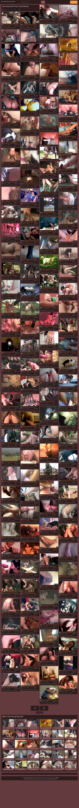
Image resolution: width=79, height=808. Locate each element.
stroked (12, 540)
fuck (49, 272)
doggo (8, 203)
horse (10, 27)
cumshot (51, 252)
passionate (5, 80)
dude (49, 22)
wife (14, 165)
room (32, 374)
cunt (26, 356)
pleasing (50, 551)
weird (73, 227)
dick (61, 22)
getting (18, 80)
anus (17, 502)
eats (45, 41)
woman (4, 60)
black (16, 355)
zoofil (42, 252)
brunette (46, 112)
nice (46, 22)
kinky (4, 335)
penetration (73, 560)
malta (11, 260)
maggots (53, 22)
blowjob (10, 80)
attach (71, 22)
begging (55, 683)
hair (61, 227)
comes (72, 597)
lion (54, 608)
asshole (28, 114)
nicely (29, 429)
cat (26, 504)
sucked (7, 484)
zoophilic (65, 579)
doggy (61, 172)
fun (50, 130)
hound (65, 281)
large (7, 27)
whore (61, 120)
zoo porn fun (43, 778)
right (54, 329)
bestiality (54, 61)
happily (50, 498)
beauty (66, 88)
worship (30, 504)
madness (36, 374)
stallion (11, 484)
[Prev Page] (35, 708)
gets (42, 80)
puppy (23, 134)
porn (12, 146)
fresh (16, 335)
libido (72, 316)
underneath (54, 645)
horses (35, 319)
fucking (12, 60)
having (23, 27)
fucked (30, 134)
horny (73, 120)
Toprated (20, 9)
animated (30, 27)
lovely (8, 60)
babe (9, 126)
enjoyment (53, 80)
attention (73, 579)
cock (72, 139)
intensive (18, 427)
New (12, 9)
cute (53, 130)
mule (54, 41)
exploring (74, 483)
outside (31, 319)
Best (8, 9)
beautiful (70, 448)
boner (42, 22)
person (35, 206)
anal (61, 560)
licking (33, 114)
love (70, 88)
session (4, 390)
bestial (55, 348)
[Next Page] (44, 708)
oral (13, 615)
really (31, 79)
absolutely (36, 59)
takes (34, 79)
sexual (35, 27)
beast (14, 80)
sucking (72, 390)
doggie (16, 60)
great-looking (50, 348)
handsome (32, 522)
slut (27, 79)
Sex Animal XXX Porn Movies (8, 1)
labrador (37, 114)
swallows (46, 252)
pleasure (51, 366)
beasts (51, 608)
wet (42, 41)
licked (54, 627)
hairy (15, 146)
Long (15, 9)
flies (67, 22)
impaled (33, 429)
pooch (46, 310)
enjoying (13, 427)
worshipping (15, 260)
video (70, 190)
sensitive (34, 504)
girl (26, 429)
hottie (47, 516)
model (55, 664)
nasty (32, 186)
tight (49, 80)
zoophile (62, 88)
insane (45, 291)
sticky (13, 335)
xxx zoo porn (38, 778)
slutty (35, 243)
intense (4, 446)
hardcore (13, 126)
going (8, 165)
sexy (36, 186)
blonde (61, 139)
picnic (53, 272)
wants (12, 203)
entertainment (48, 61)
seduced (34, 299)
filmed (49, 645)
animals (70, 372)
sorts (4, 297)
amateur (48, 177)
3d (26, 27)
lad (70, 483)
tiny (69, 245)
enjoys (71, 521)
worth (42, 551)
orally (69, 281)
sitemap (57, 777)
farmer (14, 27)
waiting (69, 579)
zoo (11, 278)
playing (37, 522)
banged (8, 355)
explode (50, 215)
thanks (54, 215)
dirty (10, 652)
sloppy (31, 243)
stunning (65, 190)
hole (13, 652)
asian (14, 520)
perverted (16, 633)
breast (73, 673)
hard (27, 134)
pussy (49, 291)
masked (70, 635)
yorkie (46, 215)
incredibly (35, 134)
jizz (69, 597)
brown (30, 356)
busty (51, 664)
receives (27, 652)
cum (64, 22)
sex (23, 59)
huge (68, 390)
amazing (42, 61)
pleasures (16, 297)
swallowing (8, 335)
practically (50, 683)
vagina (7, 260)
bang (42, 112)
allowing (55, 112)
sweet (18, 390)
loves (4, 146)
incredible (24, 114)
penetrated (9, 502)
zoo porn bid (26, 778)
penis (8, 540)
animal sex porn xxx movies (52, 778)
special (28, 374)
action (61, 190)
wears (53, 385)
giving (69, 227)
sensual (7, 278)
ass (65, 521)
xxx (14, 278)
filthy (73, 190)
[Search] (43, 2)
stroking (34, 540)
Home (74, 2)
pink (26, 467)
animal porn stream (32, 778)
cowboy (66, 483)
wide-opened (49, 41)
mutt (42, 441)
